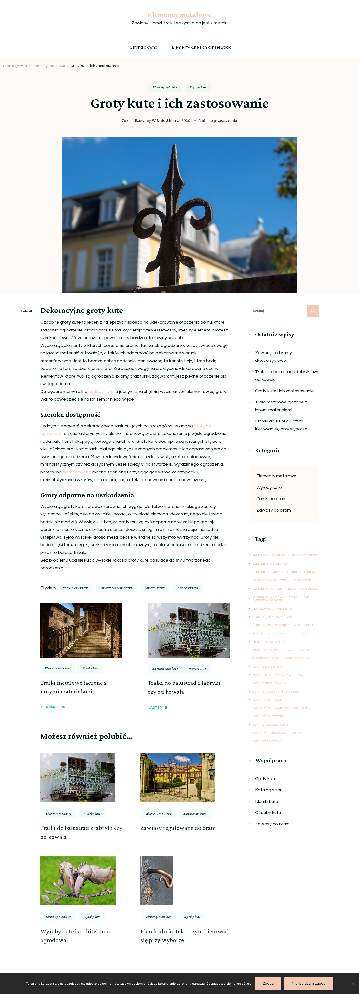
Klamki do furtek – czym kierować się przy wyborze (281, 425)
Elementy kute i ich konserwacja (202, 47)
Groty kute (265, 778)
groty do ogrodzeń (117, 588)
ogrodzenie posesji (269, 625)
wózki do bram (265, 658)
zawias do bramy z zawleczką (277, 674)
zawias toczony (266, 691)
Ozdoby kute (268, 812)
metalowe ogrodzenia (272, 608)
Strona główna (143, 47)
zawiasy (292, 691)
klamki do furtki (302, 588)
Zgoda (268, 983)
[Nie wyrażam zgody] (352, 983)
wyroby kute (298, 650)
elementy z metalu (268, 571)
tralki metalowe (266, 650)
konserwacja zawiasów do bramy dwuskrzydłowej (281, 598)
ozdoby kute (101, 391)
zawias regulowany (269, 683)
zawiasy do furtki (267, 716)
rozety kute (262, 633)
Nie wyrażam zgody (308, 983)
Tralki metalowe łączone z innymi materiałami (281, 406)
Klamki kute (266, 801)
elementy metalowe (269, 563)
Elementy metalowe (179, 14)
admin (26, 310)
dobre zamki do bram (267, 555)
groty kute (155, 588)
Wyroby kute (198, 87)
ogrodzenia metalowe (272, 616)
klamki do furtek (267, 588)
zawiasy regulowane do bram (278, 732)
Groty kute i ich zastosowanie (284, 391)
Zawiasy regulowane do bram (178, 827)
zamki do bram (296, 658)
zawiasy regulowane (270, 724)
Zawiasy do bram (194, 813)
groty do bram (303, 571)
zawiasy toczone (267, 741)
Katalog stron (269, 790)
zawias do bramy (266, 666)
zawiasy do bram (266, 699)
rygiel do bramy (292, 633)
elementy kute (77, 472)
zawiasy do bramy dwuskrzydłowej (283, 708)
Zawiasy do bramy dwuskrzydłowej (273, 357)
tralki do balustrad (269, 641)
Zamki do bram (271, 498)
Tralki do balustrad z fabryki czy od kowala (286, 376)
